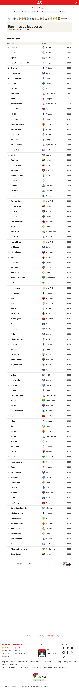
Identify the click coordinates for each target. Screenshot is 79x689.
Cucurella (14, 88)
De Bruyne (14, 308)
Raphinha (14, 283)
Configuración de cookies (50, 667)
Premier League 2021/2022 (46, 636)
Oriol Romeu (15, 232)
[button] (39, 680)
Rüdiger (13, 83)
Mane (13, 467)
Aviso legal (12, 667)
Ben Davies (15, 293)
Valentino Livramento (19, 549)
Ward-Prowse (16, 129)
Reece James (15, 262)
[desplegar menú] (3, 2)
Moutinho (14, 160)
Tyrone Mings (16, 242)
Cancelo (14, 48)
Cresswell (14, 170)
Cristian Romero (17, 513)
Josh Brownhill (16, 518)
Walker (13, 375)
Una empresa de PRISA (40, 676)
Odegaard (14, 268)
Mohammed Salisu (17, 175)
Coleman (14, 488)
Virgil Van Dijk (16, 78)
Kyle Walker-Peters (18, 339)
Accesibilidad (62, 667)
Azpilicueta (15, 247)
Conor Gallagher (17, 395)
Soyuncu (14, 186)
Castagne (14, 477)
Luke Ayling (15, 273)
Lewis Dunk (15, 196)
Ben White (14, 211)
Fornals (13, 370)
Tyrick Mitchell (16, 145)
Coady (13, 257)
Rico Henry (15, 503)
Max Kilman (15, 314)
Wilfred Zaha (15, 436)
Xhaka (13, 334)
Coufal (13, 406)
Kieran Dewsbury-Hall (19, 508)
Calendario (45, 12)
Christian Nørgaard (18, 221)
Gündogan (14, 544)
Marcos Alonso (16, 324)
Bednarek (14, 329)
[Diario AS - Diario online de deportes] (39, 2)
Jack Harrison (16, 534)
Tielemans (14, 191)
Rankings (54, 12)
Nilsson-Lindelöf (17, 523)
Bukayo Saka (15, 380)
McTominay (15, 431)
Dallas (13, 227)
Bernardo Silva (16, 150)
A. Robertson (16, 119)
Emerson (14, 344)
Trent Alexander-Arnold (20, 63)
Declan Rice (15, 109)
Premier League (38, 8)
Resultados (25, 12)
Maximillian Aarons (18, 278)
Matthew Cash (16, 201)
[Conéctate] (76, 3)
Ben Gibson (15, 457)
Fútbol (19, 636)
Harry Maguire (16, 319)
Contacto (4, 667)
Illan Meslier (15, 482)
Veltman (14, 181)
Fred (12, 416)
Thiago (13, 390)
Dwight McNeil (16, 365)
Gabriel (13, 155)
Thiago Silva (15, 73)
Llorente (14, 426)
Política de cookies (36, 667)
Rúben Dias (15, 135)
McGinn (13, 303)
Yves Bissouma (16, 539)
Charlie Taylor (16, 355)
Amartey (14, 385)
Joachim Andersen (17, 104)
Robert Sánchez (17, 411)
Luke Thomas (16, 528)
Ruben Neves (16, 165)
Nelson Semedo (17, 554)
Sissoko (14, 452)
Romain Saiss (16, 206)
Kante (13, 498)
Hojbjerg (14, 68)
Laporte (13, 58)
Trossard (14, 442)
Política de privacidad (23, 667)
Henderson (15, 140)
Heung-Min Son (16, 447)
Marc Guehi (15, 94)
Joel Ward (14, 237)
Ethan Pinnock (16, 252)
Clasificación (35, 12)
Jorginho (14, 216)
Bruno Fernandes (17, 124)
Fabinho (13, 349)
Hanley (13, 401)
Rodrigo (13, 53)
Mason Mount (16, 472)
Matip (13, 99)
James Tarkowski (17, 462)
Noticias (16, 12)
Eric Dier (14, 114)
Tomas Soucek (16, 360)
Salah (13, 421)
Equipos (62, 12)
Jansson (13, 298)
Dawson (14, 493)
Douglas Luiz (15, 288)
